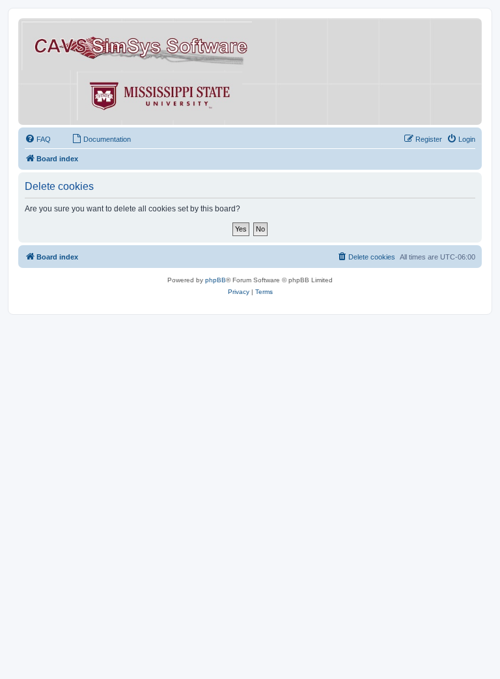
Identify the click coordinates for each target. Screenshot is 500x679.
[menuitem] (38, 139)
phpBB (215, 280)
